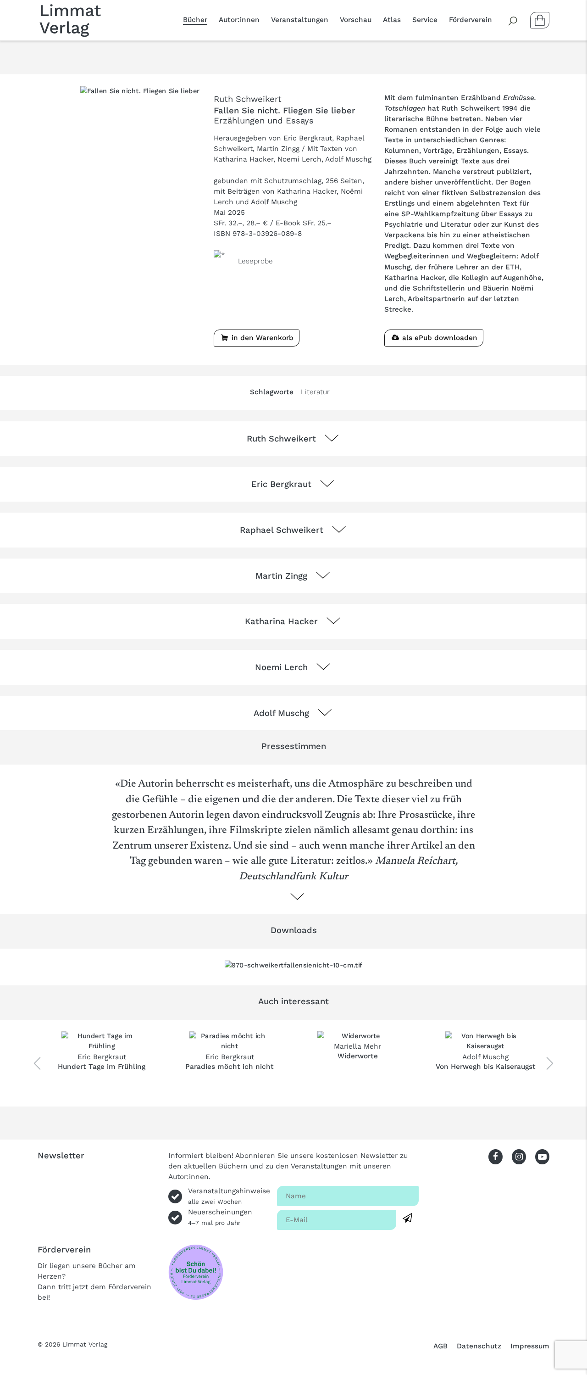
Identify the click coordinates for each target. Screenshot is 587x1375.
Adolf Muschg (485, 1057)
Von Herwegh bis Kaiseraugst (486, 1066)
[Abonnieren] (407, 1218)
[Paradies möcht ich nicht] (229, 1041)
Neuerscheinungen (220, 1217)
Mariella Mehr (357, 1046)
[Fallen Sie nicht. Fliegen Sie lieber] (140, 90)
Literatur (315, 392)
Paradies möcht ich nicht (229, 1066)
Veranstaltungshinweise (229, 1196)
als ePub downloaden (438, 338)
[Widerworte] (357, 1036)
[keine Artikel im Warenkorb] (539, 20)
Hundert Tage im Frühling (101, 1066)
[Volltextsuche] (513, 20)
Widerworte (358, 1056)
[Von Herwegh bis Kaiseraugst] (485, 1041)
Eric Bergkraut (102, 1057)
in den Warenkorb (261, 338)
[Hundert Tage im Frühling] (101, 1041)
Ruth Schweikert (248, 99)
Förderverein (470, 20)
